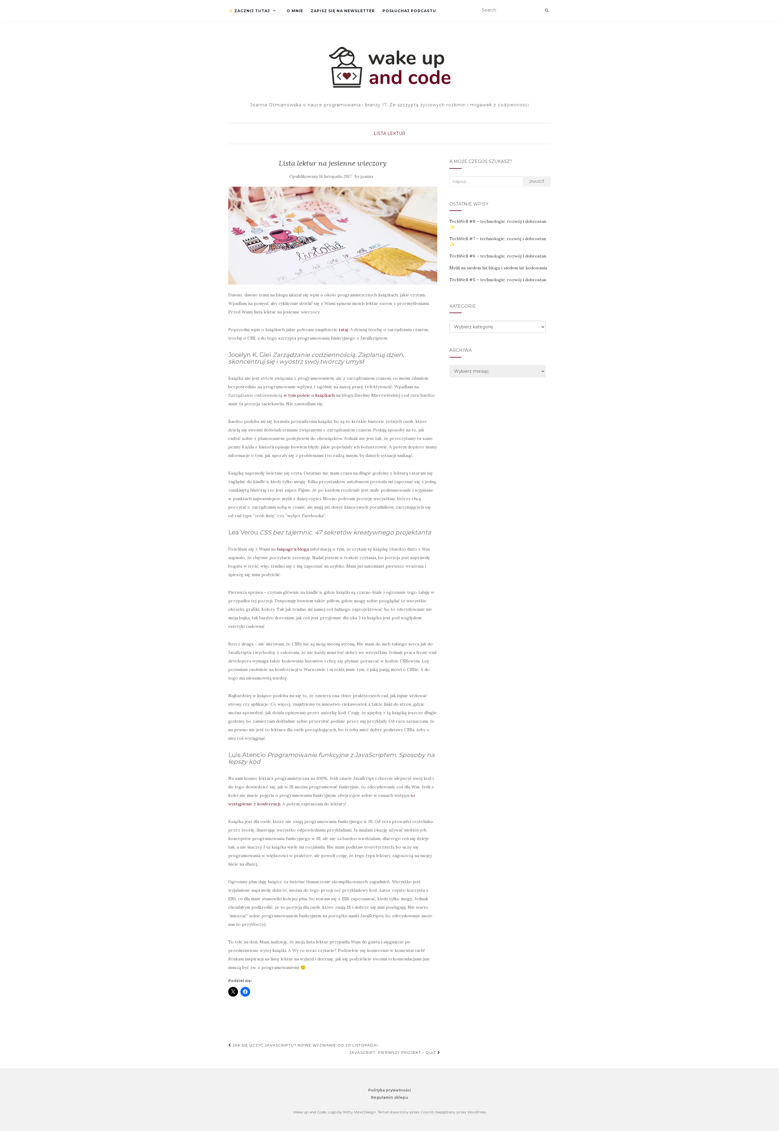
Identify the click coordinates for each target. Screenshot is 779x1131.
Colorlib (427, 1112)
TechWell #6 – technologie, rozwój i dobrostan (497, 256)
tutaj (343, 329)
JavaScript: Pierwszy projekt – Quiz (393, 1052)
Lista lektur (389, 133)
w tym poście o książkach (309, 395)
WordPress (476, 1112)
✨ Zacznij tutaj (249, 11)
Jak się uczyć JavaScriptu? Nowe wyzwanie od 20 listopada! (304, 1045)
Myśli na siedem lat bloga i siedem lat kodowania (498, 268)
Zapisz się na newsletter (343, 11)
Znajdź (536, 181)
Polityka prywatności (389, 1090)
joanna (367, 176)
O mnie (295, 11)
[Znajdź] (547, 10)
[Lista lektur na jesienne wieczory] (332, 236)
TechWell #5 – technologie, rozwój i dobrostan (497, 279)
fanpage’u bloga (293, 549)
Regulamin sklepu (389, 1097)
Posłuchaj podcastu (409, 11)
